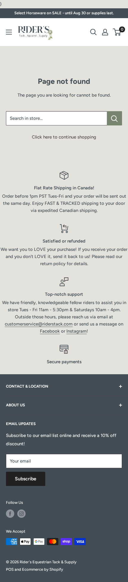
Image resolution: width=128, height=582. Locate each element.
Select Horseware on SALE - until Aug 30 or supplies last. (64, 13)
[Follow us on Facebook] (10, 513)
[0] (117, 32)
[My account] (105, 32)
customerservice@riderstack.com (39, 324)
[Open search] (93, 32)
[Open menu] (9, 32)
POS (10, 569)
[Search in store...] (114, 118)
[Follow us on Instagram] (21, 513)
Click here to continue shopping (64, 137)
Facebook (50, 331)
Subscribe (25, 479)
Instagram (76, 331)
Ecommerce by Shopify (42, 569)
